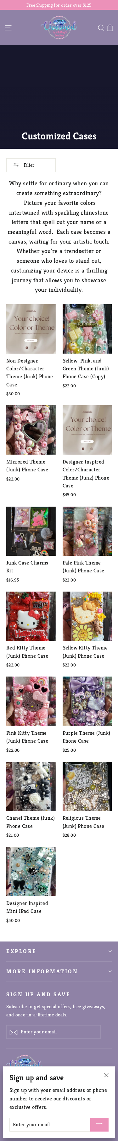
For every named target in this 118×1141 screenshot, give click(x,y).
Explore (21, 951)
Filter (28, 165)
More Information (42, 971)
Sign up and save (38, 994)
